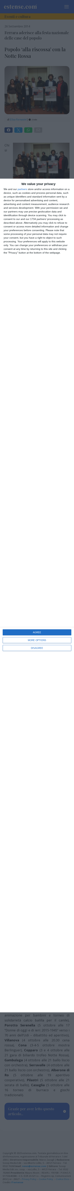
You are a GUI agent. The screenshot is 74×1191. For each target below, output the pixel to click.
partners (22, 189)
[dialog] (37, 595)
